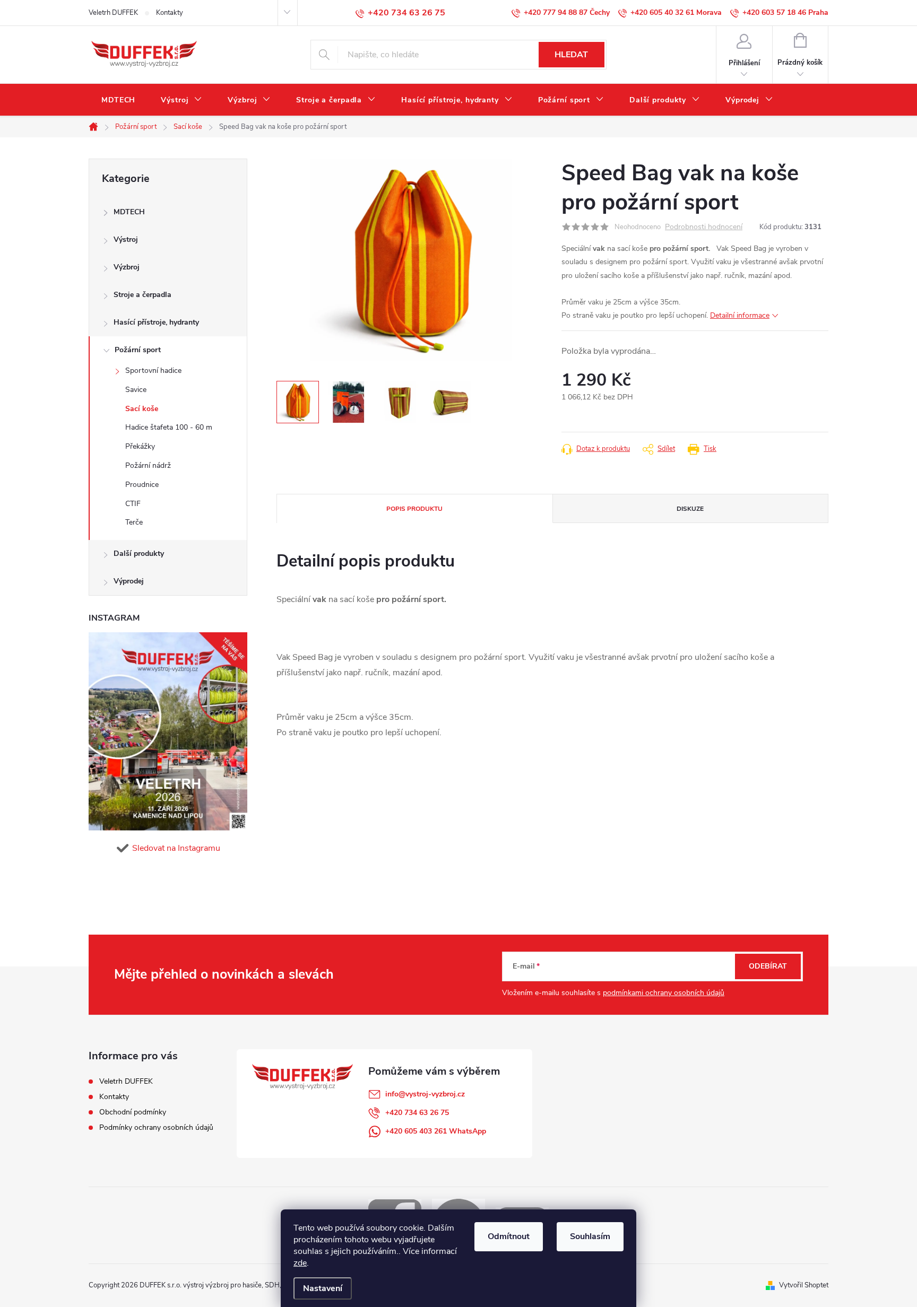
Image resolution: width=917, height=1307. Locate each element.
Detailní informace (739, 315)
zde (300, 1263)
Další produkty (139, 553)
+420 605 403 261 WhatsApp (435, 1131)
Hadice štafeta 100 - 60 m (168, 427)
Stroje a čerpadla (142, 295)
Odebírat (768, 966)
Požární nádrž (148, 465)
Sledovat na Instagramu (176, 848)
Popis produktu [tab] (414, 508)
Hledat (571, 54)
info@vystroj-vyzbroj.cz (425, 1094)
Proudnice (142, 485)
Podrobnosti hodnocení (703, 227)
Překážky (140, 446)
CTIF (133, 504)
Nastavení (322, 1288)
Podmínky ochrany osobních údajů (156, 1127)
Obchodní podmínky (132, 1112)
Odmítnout (509, 1236)
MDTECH (129, 212)
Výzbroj (127, 267)
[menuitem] (118, 100)
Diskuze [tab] (690, 508)
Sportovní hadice (153, 370)
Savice (135, 390)
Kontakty (169, 13)
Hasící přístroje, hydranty (156, 322)
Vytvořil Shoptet (803, 1285)
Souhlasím (590, 1236)
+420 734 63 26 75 (417, 1113)
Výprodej (129, 581)
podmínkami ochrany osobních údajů (663, 993)
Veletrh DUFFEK (113, 13)
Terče (134, 522)
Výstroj (126, 239)
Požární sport (138, 350)
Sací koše (141, 409)
